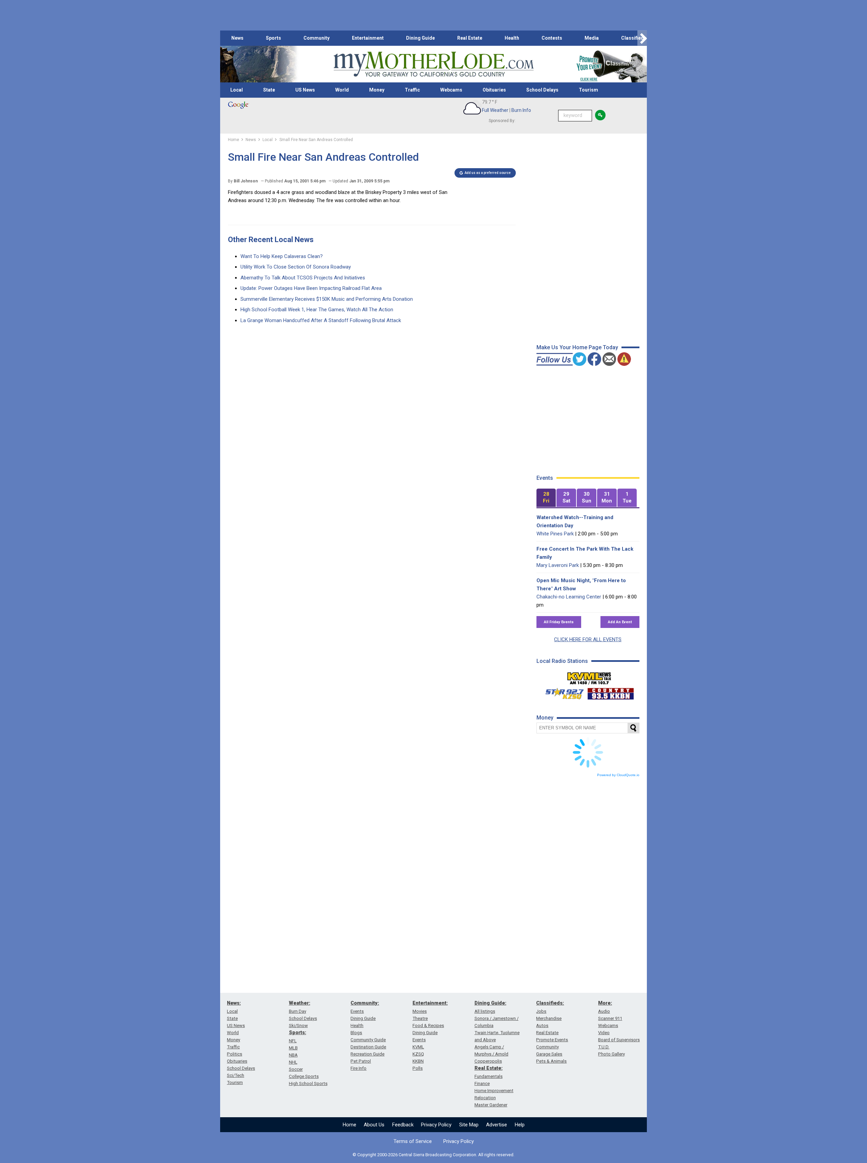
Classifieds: (550, 1003)
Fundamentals (488, 1076)
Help (520, 1125)
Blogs (356, 1032)
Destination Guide (368, 1046)
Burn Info (521, 110)
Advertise (496, 1125)
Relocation (485, 1097)
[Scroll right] (642, 38)
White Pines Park (555, 534)
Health (512, 38)
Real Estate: (488, 1068)
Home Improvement (493, 1090)
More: (605, 1003)
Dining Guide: (490, 1003)
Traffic (412, 90)
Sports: (297, 1032)
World (342, 90)
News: (234, 1003)
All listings (484, 1011)
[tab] (546, 498)
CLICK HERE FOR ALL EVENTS (587, 639)
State (269, 90)
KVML (418, 1046)
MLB (293, 1047)
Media (592, 38)
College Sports (304, 1076)
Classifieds (634, 38)
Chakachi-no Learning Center (568, 597)
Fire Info (358, 1068)
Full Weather (495, 110)
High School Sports (308, 1083)
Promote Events (552, 1039)
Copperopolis (488, 1061)
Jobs (541, 1011)
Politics (234, 1054)
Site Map (469, 1125)
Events (357, 1011)
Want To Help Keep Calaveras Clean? (281, 256)
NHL (293, 1062)
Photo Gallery (611, 1054)
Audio (604, 1011)
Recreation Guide (367, 1054)
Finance (482, 1083)
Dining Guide (420, 38)
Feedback (403, 1125)
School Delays (542, 90)
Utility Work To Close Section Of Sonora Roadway (295, 267)
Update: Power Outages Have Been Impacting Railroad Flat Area (311, 288)
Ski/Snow (298, 1025)
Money (376, 90)
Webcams (451, 90)
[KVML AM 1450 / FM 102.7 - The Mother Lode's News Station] (589, 676)
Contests (552, 38)
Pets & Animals (551, 1061)
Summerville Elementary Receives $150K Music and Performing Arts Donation (326, 299)
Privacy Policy (436, 1125)
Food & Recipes (428, 1025)
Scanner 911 (610, 1018)
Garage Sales (549, 1054)
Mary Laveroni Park (557, 565)
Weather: (299, 1003)
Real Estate (469, 38)
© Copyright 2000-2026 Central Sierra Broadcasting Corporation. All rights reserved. (433, 1154)
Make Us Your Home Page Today (577, 347)
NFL (293, 1040)
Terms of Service (413, 1141)
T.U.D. (603, 1046)
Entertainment (368, 38)
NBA (293, 1055)
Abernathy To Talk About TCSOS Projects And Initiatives (302, 278)
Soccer (296, 1069)
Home (349, 1125)
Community (316, 38)
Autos (542, 1025)
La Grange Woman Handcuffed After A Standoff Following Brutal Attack (320, 320)
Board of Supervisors (619, 1039)
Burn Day (297, 1011)
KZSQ (418, 1054)
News (237, 38)
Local (236, 90)
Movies (420, 1011)
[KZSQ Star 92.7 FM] (561, 692)
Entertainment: (430, 1003)
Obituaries (494, 90)
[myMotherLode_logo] (433, 64)
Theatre (420, 1018)
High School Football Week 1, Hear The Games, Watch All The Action (316, 310)
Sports (273, 38)
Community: (365, 1003)
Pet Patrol (361, 1061)
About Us (374, 1125)
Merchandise (549, 1018)
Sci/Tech (235, 1075)
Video (604, 1032)
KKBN (418, 1061)
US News (305, 90)
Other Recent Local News (271, 239)
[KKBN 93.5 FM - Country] (610, 692)
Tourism (588, 90)
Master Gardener (490, 1104)
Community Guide (368, 1039)
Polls (418, 1068)
